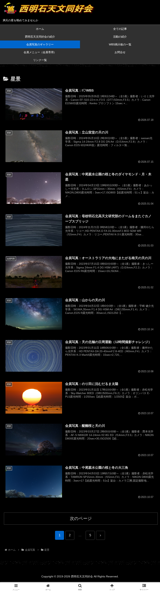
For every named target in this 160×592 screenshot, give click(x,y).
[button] (148, 525)
